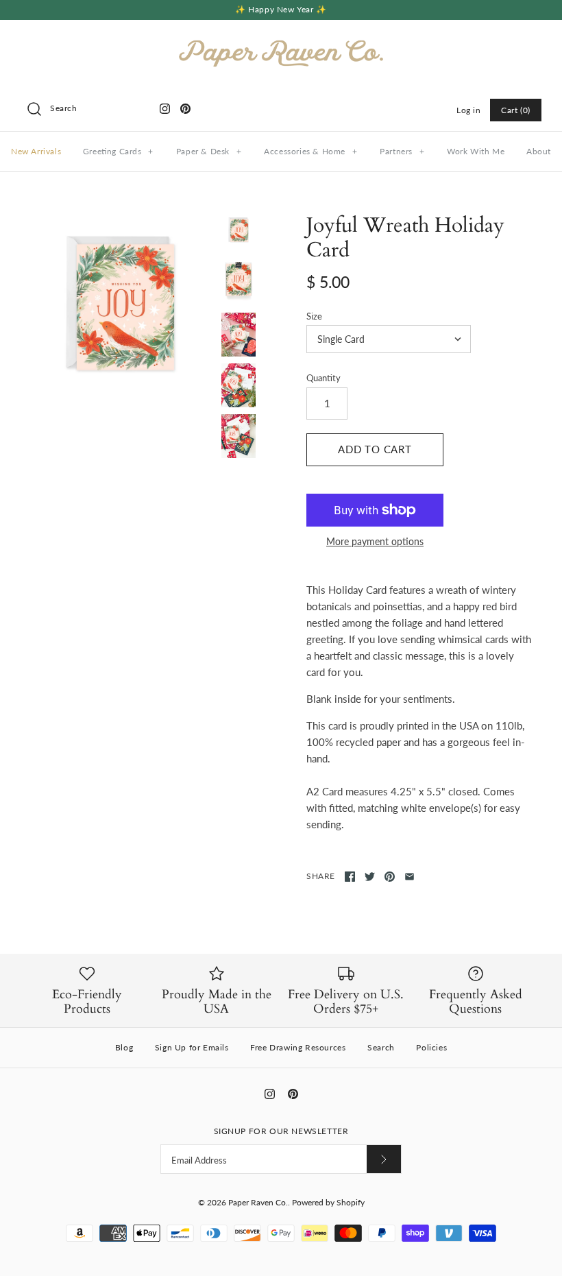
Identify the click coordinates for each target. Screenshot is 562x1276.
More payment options (375, 541)
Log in (468, 110)
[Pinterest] (185, 109)
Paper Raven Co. (258, 1202)
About (538, 151)
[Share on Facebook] (350, 876)
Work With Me (475, 151)
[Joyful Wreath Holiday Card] (121, 306)
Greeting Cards (118, 151)
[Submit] (384, 1159)
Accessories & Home (310, 151)
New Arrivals (36, 151)
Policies (431, 1047)
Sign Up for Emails (192, 1047)
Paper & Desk (209, 151)
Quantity (323, 377)
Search (381, 1047)
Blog (124, 1047)
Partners (402, 151)
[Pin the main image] (389, 876)
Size (314, 316)
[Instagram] (165, 109)
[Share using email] (409, 876)
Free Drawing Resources (297, 1047)
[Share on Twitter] (370, 876)
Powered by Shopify (328, 1202)
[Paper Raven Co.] (281, 42)
